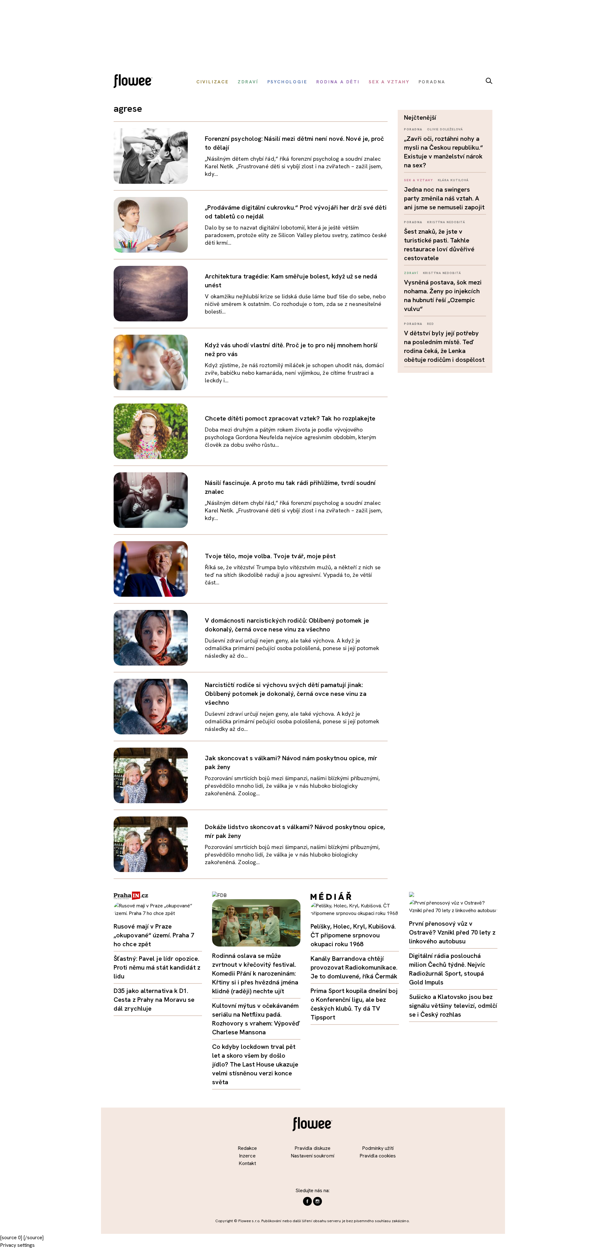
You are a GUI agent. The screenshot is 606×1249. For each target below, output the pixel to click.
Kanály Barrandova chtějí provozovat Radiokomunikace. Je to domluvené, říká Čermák (354, 967)
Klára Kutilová (453, 180)
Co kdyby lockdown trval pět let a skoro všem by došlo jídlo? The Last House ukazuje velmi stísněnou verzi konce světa (255, 1064)
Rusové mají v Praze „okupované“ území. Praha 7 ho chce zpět (154, 935)
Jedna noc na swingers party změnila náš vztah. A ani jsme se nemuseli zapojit (444, 198)
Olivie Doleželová (445, 129)
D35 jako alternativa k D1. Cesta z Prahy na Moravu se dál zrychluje (154, 1000)
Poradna (413, 129)
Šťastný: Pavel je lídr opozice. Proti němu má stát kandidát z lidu (157, 967)
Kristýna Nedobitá (446, 222)
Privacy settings (17, 1245)
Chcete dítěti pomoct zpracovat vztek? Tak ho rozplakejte (290, 418)
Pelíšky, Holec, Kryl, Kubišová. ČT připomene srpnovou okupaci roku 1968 (353, 935)
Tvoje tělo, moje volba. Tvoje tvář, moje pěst (270, 556)
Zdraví (411, 273)
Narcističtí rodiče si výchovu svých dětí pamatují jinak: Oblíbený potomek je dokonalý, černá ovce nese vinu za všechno (285, 694)
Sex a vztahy (418, 180)
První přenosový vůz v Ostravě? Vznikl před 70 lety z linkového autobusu (452, 932)
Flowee (135, 82)
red (430, 324)
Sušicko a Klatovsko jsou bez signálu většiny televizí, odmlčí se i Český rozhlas (453, 1006)
